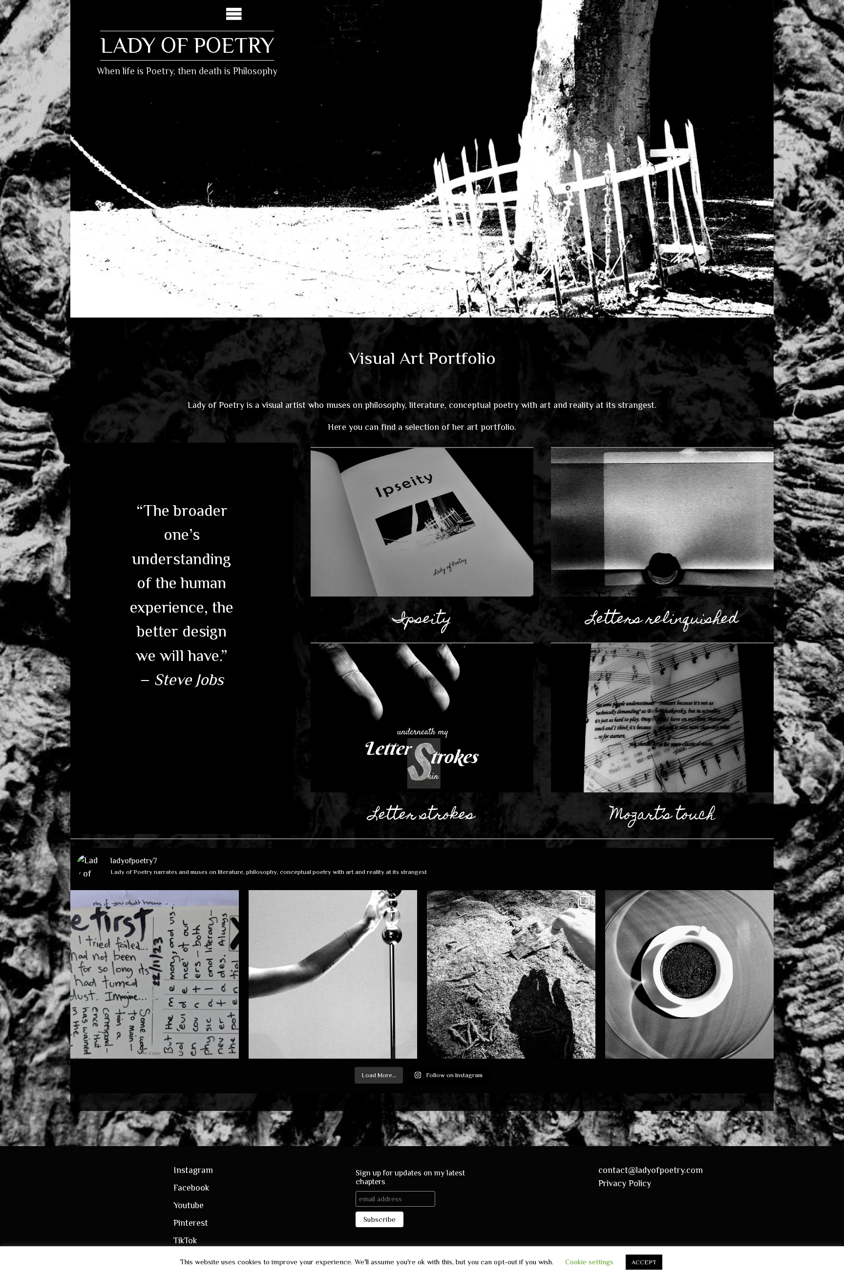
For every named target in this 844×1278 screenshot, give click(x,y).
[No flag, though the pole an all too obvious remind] (333, 974)
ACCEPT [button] (644, 1262)
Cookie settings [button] (589, 1261)
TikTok (185, 1240)
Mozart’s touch (662, 816)
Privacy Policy (624, 1183)
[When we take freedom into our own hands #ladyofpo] (511, 974)
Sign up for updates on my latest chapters (410, 1177)
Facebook (191, 1188)
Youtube (188, 1205)
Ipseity (422, 620)
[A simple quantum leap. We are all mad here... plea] (689, 974)
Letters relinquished (662, 620)
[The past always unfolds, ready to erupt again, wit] (154, 974)
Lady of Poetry (187, 45)
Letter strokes (422, 816)
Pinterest (190, 1223)
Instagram (193, 1170)
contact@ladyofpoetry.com (650, 1170)
